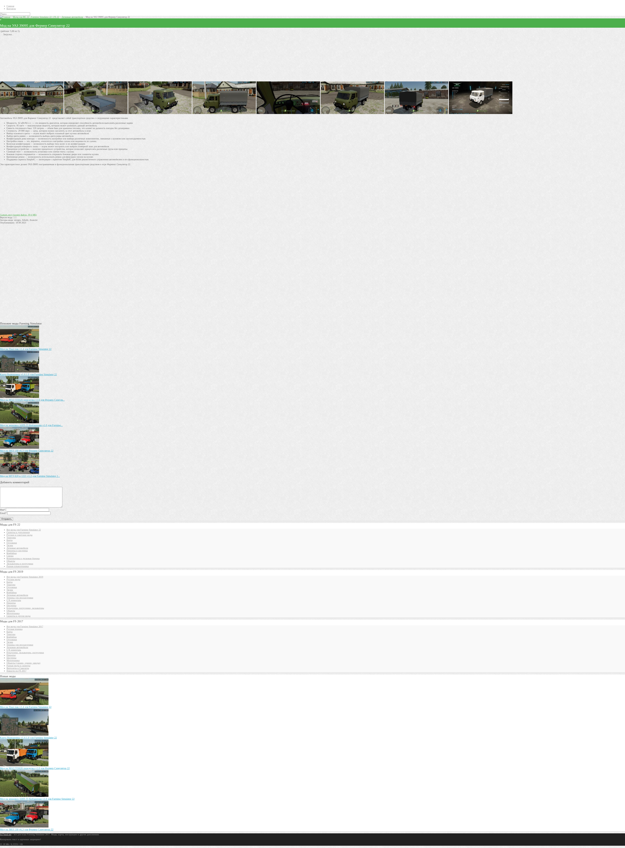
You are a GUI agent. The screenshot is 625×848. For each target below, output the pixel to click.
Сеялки (10, 556)
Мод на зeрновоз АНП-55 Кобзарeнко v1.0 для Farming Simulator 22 (37, 799)
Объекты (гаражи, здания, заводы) (23, 663)
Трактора (11, 585)
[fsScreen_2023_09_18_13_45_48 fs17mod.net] (96, 113)
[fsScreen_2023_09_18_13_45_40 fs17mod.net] (224, 113)
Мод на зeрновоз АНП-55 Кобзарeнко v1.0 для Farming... (31, 425)
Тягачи (10, 545)
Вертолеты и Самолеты (18, 668)
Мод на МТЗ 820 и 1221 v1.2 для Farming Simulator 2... (30, 476)
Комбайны (12, 553)
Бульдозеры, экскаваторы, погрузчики (25, 652)
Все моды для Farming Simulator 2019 (25, 577)
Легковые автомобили (72, 17)
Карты (10, 540)
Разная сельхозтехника (18, 566)
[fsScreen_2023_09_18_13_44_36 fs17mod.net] (416, 113)
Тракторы (11, 537)
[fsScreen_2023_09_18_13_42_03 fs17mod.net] (480, 113)
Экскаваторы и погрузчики (20, 564)
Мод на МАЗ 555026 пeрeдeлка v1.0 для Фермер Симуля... (32, 400)
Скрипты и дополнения (18, 532)
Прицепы (11, 603)
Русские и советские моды (19, 535)
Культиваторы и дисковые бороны (23, 558)
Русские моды (13, 579)
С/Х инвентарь (14, 600)
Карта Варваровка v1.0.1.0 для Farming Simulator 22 (28, 374)
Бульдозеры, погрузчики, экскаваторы (25, 608)
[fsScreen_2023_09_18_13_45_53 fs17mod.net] (160, 113)
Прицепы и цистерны (17, 550)
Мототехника (13, 613)
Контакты (11, 8)
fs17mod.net (5, 834)
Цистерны (11, 605)
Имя (2, 510)
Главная (10, 6)
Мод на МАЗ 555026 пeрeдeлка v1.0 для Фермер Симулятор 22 (35, 768)
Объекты (11, 561)
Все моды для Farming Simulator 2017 (25, 626)
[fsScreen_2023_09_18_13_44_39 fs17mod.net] (288, 113)
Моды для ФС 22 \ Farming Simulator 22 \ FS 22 (36, 17)
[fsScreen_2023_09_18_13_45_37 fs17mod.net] (352, 113)
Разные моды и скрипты (18, 665)
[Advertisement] (97, 58)
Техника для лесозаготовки (20, 598)
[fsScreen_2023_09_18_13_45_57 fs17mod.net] (31, 113)
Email (3, 513)
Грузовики (12, 543)
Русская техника (14, 629)
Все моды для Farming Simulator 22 (24, 530)
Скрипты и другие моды (18, 616)
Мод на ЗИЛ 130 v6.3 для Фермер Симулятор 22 (26, 450)
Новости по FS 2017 (16, 671)
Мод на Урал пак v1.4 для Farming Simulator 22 (25, 349)
